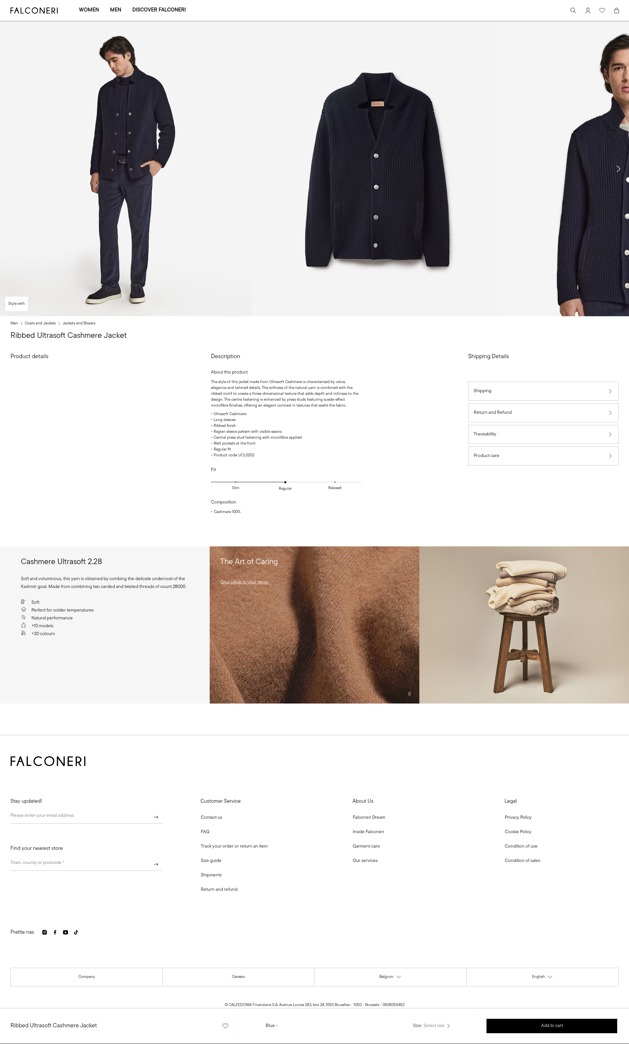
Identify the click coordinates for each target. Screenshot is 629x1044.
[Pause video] (409, 694)
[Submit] (156, 817)
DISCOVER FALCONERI (159, 10)
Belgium (390, 978)
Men (115, 10)
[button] (618, 169)
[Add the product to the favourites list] (225, 1026)
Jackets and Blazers (79, 323)
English (542, 978)
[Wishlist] (602, 10)
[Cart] (616, 10)
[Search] (573, 10)
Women (89, 10)
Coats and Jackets (40, 323)
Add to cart (552, 1025)
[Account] (588, 10)
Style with (16, 304)
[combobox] (86, 864)
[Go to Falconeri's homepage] (34, 10)
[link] (244, 582)
